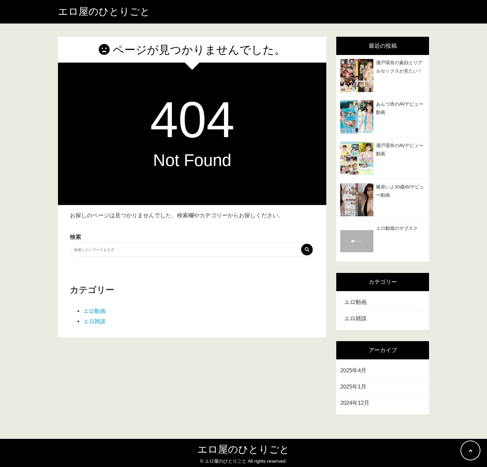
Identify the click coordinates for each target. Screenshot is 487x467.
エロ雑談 (94, 321)
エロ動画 (94, 311)
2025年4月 (353, 370)
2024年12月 (354, 403)
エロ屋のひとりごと (104, 11)
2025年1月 (353, 387)
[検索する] (307, 249)
